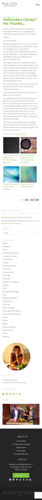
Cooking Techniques (10, 256)
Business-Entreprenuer (11, 253)
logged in (14, 217)
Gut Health (6, 279)
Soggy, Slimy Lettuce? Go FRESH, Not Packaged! (11, 186)
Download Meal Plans (21, 454)
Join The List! (21, 475)
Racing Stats (21, 451)
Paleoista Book (21, 447)
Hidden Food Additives (11, 282)
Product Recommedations (12, 311)
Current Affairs (7, 259)
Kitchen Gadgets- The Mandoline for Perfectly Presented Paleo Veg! (11, 158)
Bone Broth (7, 246)
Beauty (5, 243)
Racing (5, 320)
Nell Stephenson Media (11, 291)
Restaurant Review (9, 327)
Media (5, 400)
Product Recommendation (12, 314)
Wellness (6, 336)
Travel (5, 333)
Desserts (6, 263)
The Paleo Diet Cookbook (21, 444)
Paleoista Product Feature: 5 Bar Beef (26, 185)
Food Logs (6, 275)
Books (5, 250)
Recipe (5, 324)
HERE (16, 125)
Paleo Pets (6, 304)
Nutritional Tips (8, 301)
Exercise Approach (9, 266)
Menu (5, 288)
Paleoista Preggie (9, 308)
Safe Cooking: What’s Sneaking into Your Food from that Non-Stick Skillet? (27, 158)
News (5, 295)
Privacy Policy (16, 493)
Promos (5, 317)
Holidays (6, 285)
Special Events (8, 330)
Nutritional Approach (10, 298)
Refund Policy (29, 493)
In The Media (21, 441)
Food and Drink (8, 272)
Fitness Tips (7, 269)
